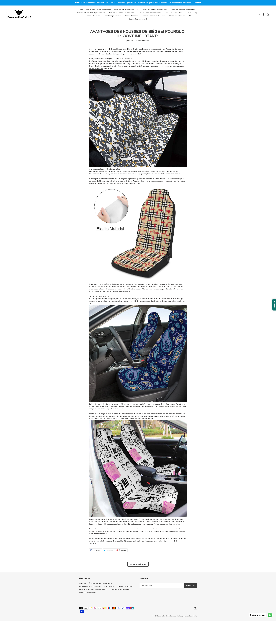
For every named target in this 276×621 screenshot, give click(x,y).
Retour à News (140, 564)
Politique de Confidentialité (120, 589)
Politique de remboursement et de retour (93, 589)
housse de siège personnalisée (127, 519)
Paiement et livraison (125, 586)
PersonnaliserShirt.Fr (163, 616)
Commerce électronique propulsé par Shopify (183, 616)
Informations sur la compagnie (89, 586)
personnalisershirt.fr (96, 68)
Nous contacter (109, 586)
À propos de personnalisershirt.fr (100, 583)
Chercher (82, 583)
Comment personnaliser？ (88, 592)
